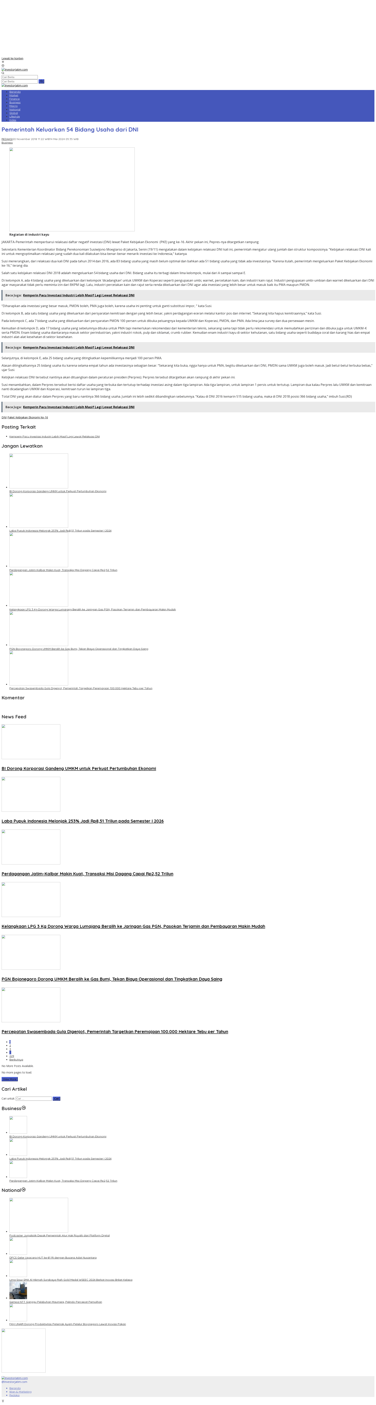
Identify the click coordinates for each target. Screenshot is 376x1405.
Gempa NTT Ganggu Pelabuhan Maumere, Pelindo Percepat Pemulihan (55, 1302)
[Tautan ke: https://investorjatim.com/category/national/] (23, 1190)
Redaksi (14, 1395)
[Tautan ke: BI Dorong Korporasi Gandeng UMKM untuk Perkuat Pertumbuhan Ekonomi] (18, 1132)
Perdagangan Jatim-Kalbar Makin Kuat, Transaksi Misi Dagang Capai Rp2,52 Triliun (63, 570)
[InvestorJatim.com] (15, 69)
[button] (41, 81)
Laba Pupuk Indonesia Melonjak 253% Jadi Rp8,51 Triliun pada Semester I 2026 (60, 530)
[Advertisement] (188, 29)
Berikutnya (16, 1059)
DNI (4, 417)
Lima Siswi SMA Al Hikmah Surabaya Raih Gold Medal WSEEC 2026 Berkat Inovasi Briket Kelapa (70, 1279)
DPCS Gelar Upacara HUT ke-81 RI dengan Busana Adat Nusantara (53, 1257)
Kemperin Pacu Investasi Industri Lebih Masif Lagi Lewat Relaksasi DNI (54, 436)
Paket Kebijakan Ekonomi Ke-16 (27, 417)
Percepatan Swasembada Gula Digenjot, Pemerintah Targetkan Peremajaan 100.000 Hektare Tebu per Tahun (80, 688)
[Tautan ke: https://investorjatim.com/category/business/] (23, 1108)
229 (11, 1056)
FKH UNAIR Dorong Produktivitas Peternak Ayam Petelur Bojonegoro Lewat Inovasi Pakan (67, 1324)
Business (7, 142)
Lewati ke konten (12, 58)
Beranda (15, 1388)
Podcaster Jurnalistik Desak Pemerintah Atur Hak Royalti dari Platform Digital (59, 1235)
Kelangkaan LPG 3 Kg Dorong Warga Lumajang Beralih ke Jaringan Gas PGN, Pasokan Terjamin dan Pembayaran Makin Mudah (92, 609)
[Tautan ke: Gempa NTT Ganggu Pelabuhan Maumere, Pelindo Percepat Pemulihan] (18, 1298)
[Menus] (3, 62)
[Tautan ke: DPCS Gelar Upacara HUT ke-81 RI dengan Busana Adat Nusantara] (18, 1254)
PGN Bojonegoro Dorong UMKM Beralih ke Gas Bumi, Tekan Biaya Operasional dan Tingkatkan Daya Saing (78, 649)
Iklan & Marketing (20, 1391)
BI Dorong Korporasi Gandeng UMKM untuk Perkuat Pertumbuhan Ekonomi (57, 491)
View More (9, 1079)
